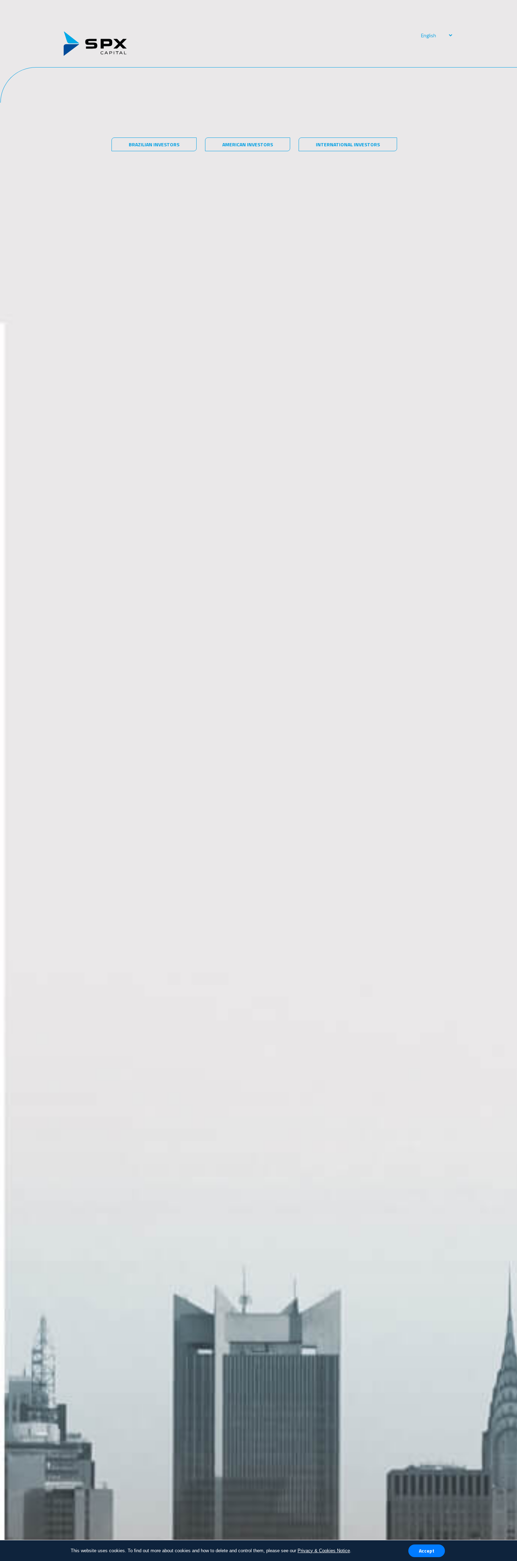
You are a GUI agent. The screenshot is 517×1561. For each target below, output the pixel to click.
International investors (348, 144)
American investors (247, 144)
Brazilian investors (154, 144)
